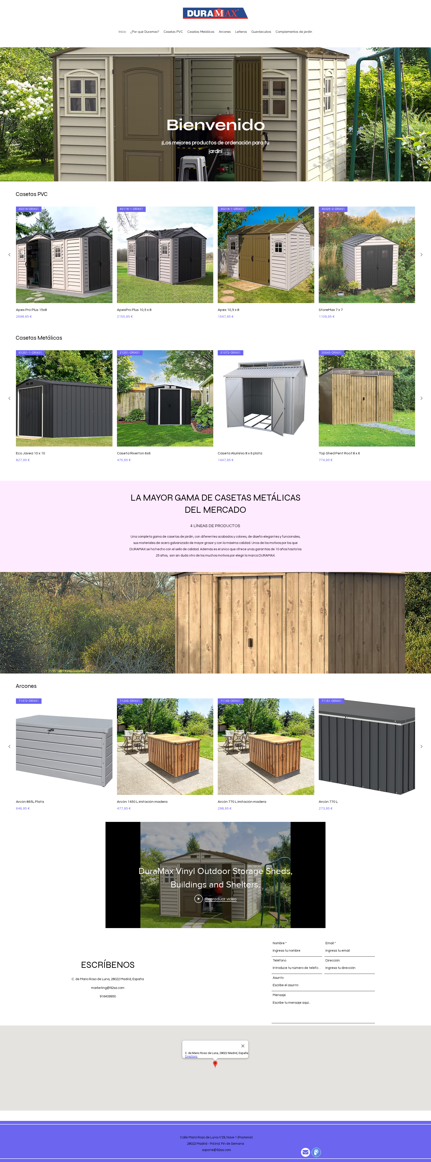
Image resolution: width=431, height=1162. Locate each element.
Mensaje (279, 995)
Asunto (278, 977)
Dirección (332, 960)
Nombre (279, 943)
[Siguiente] (421, 254)
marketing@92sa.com (107, 988)
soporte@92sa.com (216, 1150)
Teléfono (279, 960)
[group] (215, 262)
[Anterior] (9, 254)
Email (329, 943)
